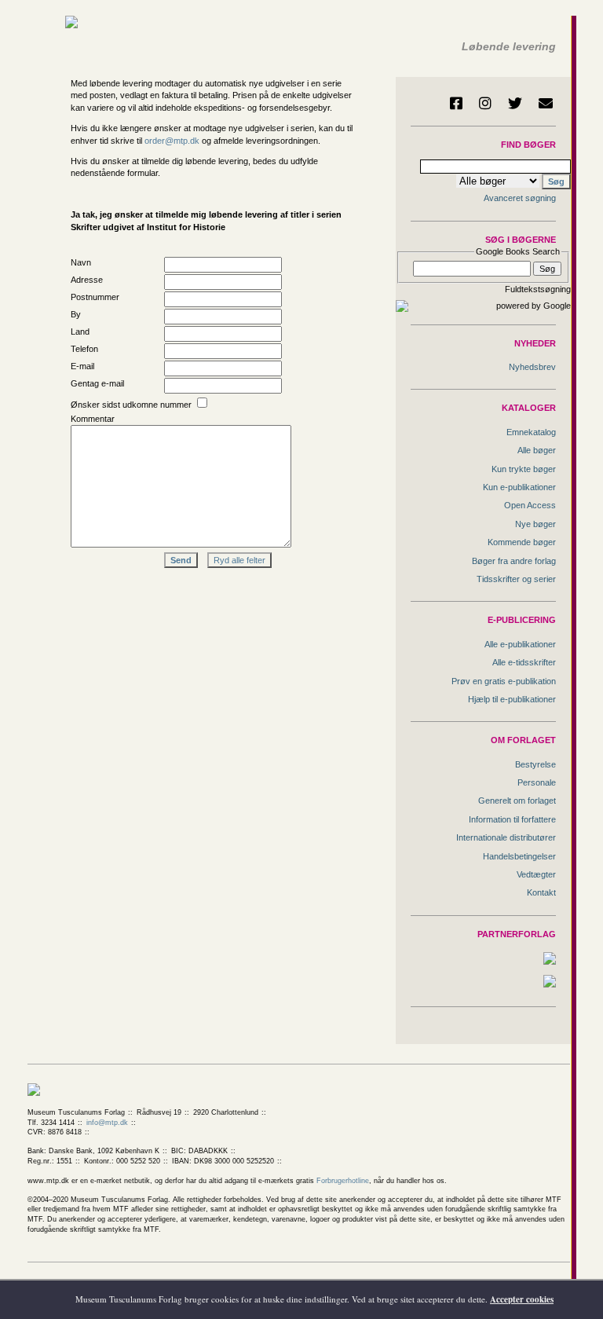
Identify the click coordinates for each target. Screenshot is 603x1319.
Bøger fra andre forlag (514, 561)
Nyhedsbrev (532, 367)
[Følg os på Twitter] (515, 103)
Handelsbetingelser (519, 856)
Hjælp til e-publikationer (512, 699)
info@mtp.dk (107, 1123)
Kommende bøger (522, 542)
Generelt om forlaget (517, 800)
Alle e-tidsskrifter (524, 662)
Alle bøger (536, 450)
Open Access (530, 505)
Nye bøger (535, 524)
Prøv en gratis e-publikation (503, 681)
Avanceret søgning (520, 198)
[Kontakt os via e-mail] (545, 103)
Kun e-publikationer (519, 487)
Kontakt (541, 892)
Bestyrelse (535, 764)
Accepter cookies (522, 1299)
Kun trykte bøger (524, 469)
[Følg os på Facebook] (456, 103)
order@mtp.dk (171, 140)
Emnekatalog (531, 432)
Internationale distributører (506, 837)
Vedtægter (536, 874)
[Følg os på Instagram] (485, 103)
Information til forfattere (512, 819)
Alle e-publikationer (520, 644)
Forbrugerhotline (342, 1181)
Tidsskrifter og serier (516, 579)
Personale (536, 782)
